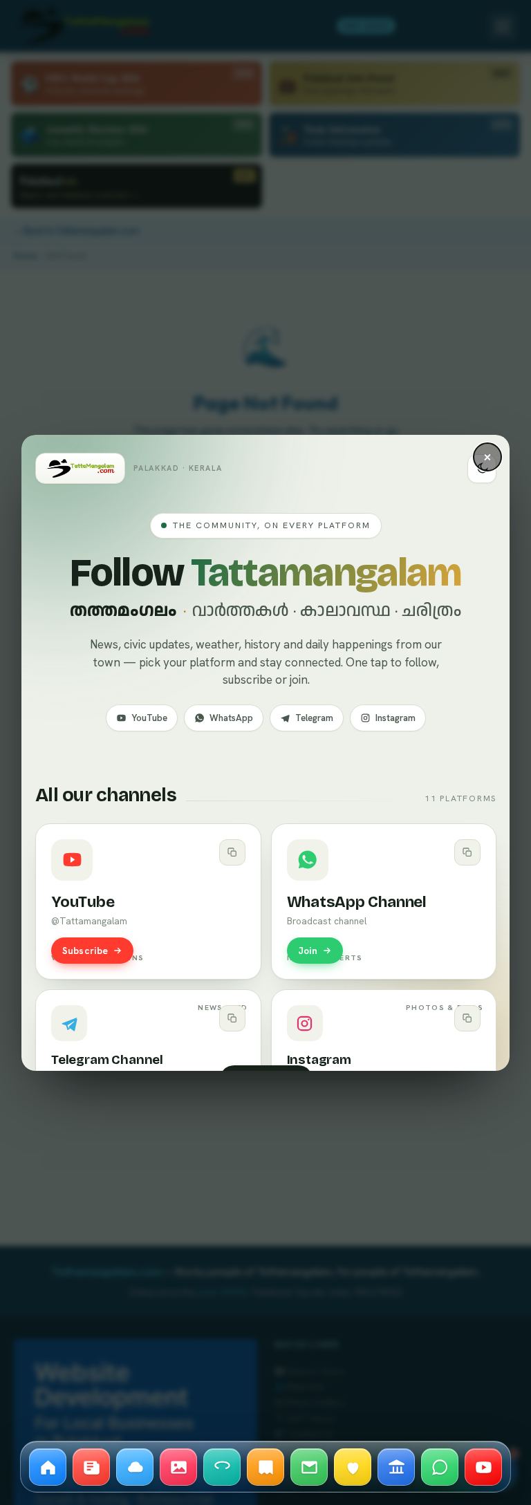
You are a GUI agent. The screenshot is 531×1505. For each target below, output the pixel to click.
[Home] (47, 1467)
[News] (91, 1467)
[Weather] (134, 1467)
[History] (265, 1467)
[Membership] (352, 1467)
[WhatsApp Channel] (439, 1467)
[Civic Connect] (396, 1467)
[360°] (222, 1467)
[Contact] (309, 1467)
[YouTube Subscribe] (483, 1467)
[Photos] (178, 1467)
